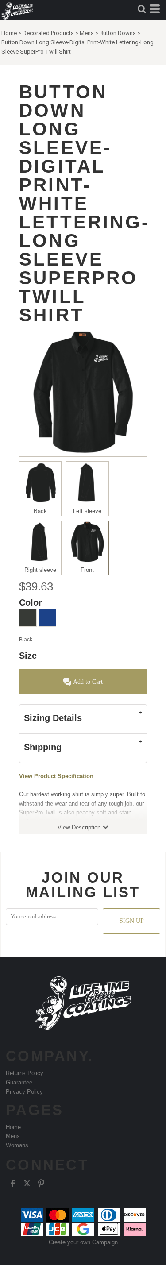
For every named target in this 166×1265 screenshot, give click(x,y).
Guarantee (19, 1082)
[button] (141, 8)
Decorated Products (48, 33)
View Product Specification (56, 776)
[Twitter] (27, 1183)
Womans (17, 1145)
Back (40, 511)
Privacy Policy (24, 1091)
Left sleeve (87, 511)
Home (9, 33)
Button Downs (118, 33)
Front (87, 570)
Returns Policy (24, 1073)
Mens (87, 33)
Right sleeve (40, 570)
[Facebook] (13, 1183)
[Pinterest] (41, 1183)
